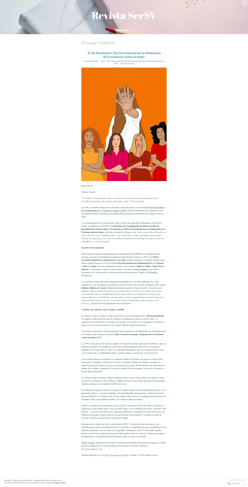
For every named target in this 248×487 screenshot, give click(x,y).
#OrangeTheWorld (118, 61)
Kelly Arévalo (88, 442)
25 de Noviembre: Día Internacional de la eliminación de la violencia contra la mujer (124, 55)
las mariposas (142, 269)
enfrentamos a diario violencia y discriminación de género (111, 365)
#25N (109, 61)
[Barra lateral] (245, 3)
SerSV (103, 61)
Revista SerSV (124, 15)
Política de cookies (60, 482)
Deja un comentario (127, 63)
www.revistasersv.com (93, 448)
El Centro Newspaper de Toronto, (115, 455)
